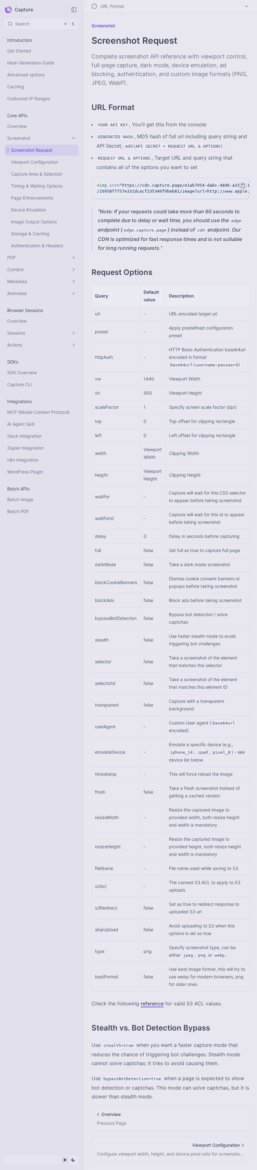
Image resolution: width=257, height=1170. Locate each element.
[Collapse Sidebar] (74, 9)
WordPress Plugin (25, 471)
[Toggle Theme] (68, 1160)
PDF (11, 257)
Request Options (122, 272)
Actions (14, 344)
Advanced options (26, 74)
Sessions (16, 333)
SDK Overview (22, 372)
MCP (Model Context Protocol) (38, 412)
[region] (170, 188)
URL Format (113, 107)
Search (44, 23)
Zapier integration (25, 448)
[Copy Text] (243, 185)
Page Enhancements (32, 197)
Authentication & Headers (37, 245)
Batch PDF (18, 511)
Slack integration (24, 436)
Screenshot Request (31, 150)
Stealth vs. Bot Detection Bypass (151, 1027)
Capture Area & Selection (36, 174)
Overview (17, 126)
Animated (17, 293)
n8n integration (22, 459)
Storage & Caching (30, 233)
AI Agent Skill (20, 424)
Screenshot (18, 138)
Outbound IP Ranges (28, 98)
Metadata (17, 281)
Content (15, 269)
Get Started (19, 50)
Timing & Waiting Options (36, 186)
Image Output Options (34, 221)
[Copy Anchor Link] (139, 107)
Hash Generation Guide (30, 62)
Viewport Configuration (34, 162)
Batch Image (20, 499)
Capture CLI (19, 384)
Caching (15, 86)
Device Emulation (28, 209)
